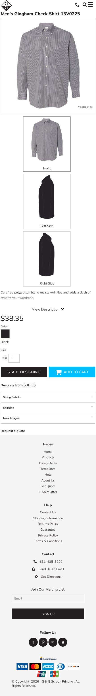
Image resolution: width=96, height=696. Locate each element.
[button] (84, 4)
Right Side (47, 283)
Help (48, 475)
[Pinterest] (43, 642)
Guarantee (48, 529)
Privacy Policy (48, 535)
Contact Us (48, 512)
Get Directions (51, 577)
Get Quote (48, 486)
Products (48, 457)
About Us (48, 480)
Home (48, 452)
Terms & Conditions (48, 541)
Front (47, 168)
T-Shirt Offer (48, 492)
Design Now (48, 463)
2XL (5, 358)
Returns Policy (48, 524)
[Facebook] (33, 642)
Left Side (46, 226)
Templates (48, 469)
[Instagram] (52, 642)
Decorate (7, 385)
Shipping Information (48, 518)
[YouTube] (62, 642)
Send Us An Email (51, 569)
